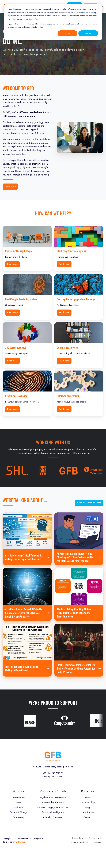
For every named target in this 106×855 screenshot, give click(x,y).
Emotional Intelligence (53, 812)
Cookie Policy (34, 19)
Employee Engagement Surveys (53, 807)
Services (18, 791)
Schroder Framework (53, 817)
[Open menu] (102, 6)
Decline (88, 33)
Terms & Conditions (79, 842)
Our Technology (87, 802)
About (87, 797)
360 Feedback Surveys (53, 802)
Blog (87, 807)
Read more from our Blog (89, 502)
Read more (12, 264)
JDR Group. (20, 841)
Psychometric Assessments (53, 797)
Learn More (10, 186)
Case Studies (87, 812)
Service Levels (95, 838)
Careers (88, 817)
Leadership (18, 807)
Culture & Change (18, 812)
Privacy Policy (78, 838)
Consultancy (18, 817)
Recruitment (19, 797)
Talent (18, 802)
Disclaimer (97, 842)
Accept (67, 33)
